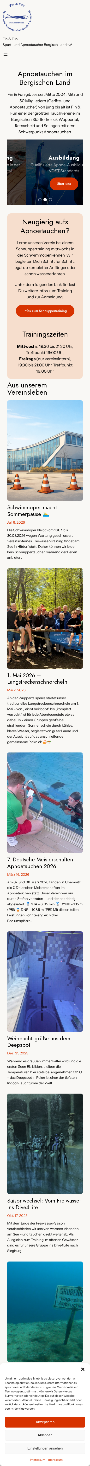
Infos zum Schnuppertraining (45, 310)
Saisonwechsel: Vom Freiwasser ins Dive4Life (44, 1204)
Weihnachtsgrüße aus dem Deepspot (38, 1041)
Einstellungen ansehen (45, 1448)
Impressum (37, 1459)
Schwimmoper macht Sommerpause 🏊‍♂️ (32, 510)
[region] (45, 172)
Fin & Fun (10, 39)
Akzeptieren (45, 1422)
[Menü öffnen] (5, 55)
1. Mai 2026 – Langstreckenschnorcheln (37, 678)
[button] (82, 1369)
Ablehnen (45, 1435)
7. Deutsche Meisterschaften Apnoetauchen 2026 (40, 862)
